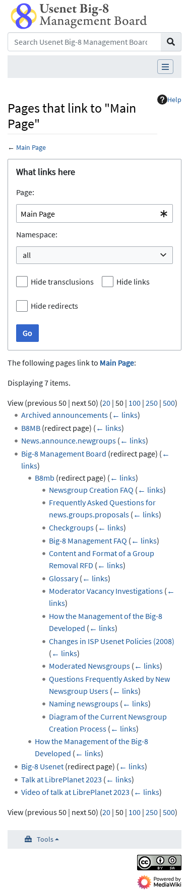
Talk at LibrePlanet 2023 (61, 779)
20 (106, 403)
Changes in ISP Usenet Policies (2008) (111, 641)
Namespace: (36, 234)
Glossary (63, 578)
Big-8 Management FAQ (88, 540)
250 (152, 403)
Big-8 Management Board (63, 454)
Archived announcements (64, 415)
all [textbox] (27, 255)
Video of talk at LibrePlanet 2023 (75, 792)
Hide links (133, 282)
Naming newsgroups (83, 703)
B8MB (30, 428)
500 (169, 403)
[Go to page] (171, 41)
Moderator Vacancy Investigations (106, 591)
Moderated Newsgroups (89, 666)
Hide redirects (54, 306)
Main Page (31, 147)
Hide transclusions (62, 282)
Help (174, 99)
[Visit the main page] (79, 15)
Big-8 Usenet (42, 766)
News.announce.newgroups (68, 440)
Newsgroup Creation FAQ (91, 490)
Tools (45, 839)
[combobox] (94, 213)
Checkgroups (71, 527)
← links (125, 415)
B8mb (44, 478)
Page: (25, 192)
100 (135, 403)
